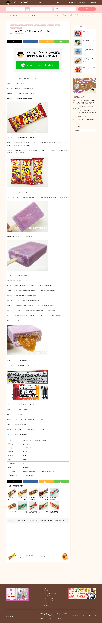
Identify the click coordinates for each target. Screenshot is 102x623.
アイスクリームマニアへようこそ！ (49, 618)
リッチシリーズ (46, 520)
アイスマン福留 (34, 78)
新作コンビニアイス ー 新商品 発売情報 (82, 119)
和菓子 (57, 25)
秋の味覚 (59, 520)
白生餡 (55, 520)
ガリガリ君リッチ (39, 520)
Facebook (8, 616)
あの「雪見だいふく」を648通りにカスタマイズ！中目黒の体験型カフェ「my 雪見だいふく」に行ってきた (84, 102)
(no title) (75, 116)
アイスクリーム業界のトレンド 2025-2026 (83, 106)
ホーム (39, 618)
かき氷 (21, 25)
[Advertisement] (38, 537)
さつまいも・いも (28, 25)
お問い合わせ (93, 2)
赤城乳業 (19, 27)
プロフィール (56, 2)
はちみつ (37, 25)
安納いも (52, 520)
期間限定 (13, 27)
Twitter (6, 616)
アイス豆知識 (82, 2)
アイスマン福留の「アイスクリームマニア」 (51, 615)
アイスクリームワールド (69, 2)
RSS (12, 616)
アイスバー (43, 25)
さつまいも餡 (32, 520)
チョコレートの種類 (49, 598)
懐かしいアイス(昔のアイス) (51, 593)
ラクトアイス (50, 25)
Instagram (10, 616)
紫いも (62, 520)
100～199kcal (14, 25)
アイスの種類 (48, 603)
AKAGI (25, 520)
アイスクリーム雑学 (49, 600)
